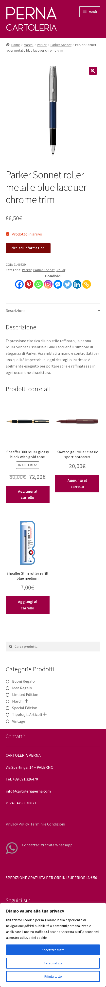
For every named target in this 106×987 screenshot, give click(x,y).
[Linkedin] (77, 284)
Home (15, 45)
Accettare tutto (53, 950)
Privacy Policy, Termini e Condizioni (35, 824)
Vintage (18, 721)
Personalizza (53, 963)
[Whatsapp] (38, 284)
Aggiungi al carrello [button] (27, 494)
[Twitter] (67, 284)
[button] (93, 71)
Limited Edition (25, 694)
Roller (60, 270)
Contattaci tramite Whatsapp (47, 844)
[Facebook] (19, 284)
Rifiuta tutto (53, 976)
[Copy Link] (86, 284)
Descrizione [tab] (15, 310)
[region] (53, 945)
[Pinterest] (29, 284)
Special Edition (24, 707)
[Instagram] (48, 284)
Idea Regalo (22, 687)
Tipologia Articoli (27, 714)
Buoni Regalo (23, 681)
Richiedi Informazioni (28, 248)
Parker (42, 45)
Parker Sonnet (61, 45)
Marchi (28, 45)
